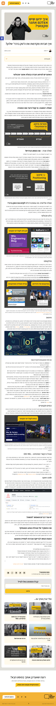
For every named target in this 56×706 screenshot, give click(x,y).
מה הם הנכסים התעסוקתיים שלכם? (17, 661)
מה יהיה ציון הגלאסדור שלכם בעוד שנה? (40, 639)
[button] (2, 38)
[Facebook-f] (26, 3)
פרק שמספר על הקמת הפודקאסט (43, 312)
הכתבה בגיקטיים (32, 474)
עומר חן (17, 327)
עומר (48, 402)
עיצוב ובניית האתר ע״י (8, 703)
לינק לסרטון (26, 396)
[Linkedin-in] (28, 3)
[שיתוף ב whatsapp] (12, 572)
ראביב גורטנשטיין (22, 474)
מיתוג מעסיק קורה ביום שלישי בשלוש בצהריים (41, 617)
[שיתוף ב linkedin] (16, 572)
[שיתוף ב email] (8, 572)
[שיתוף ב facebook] (24, 572)
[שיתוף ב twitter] (20, 572)
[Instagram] (23, 3)
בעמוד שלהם (46, 513)
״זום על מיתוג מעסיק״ (18, 564)
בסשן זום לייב (27, 327)
